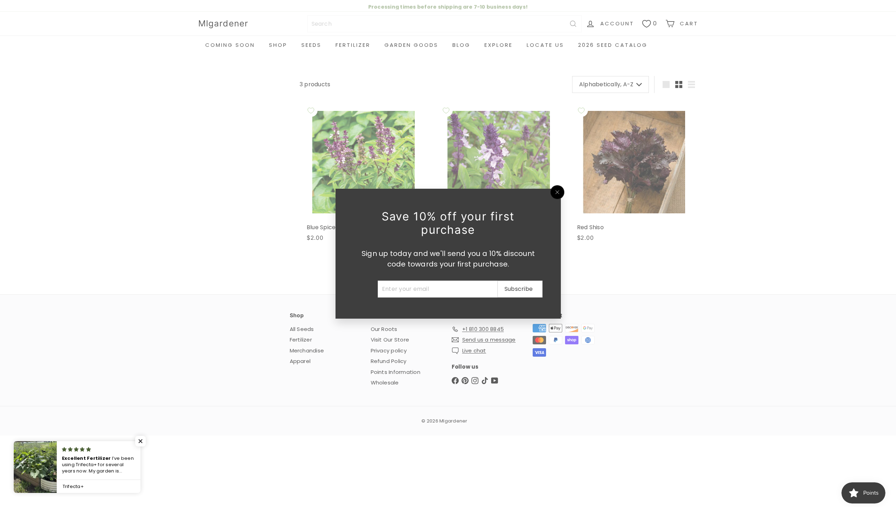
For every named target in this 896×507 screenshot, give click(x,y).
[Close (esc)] (557, 192)
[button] (141, 441)
